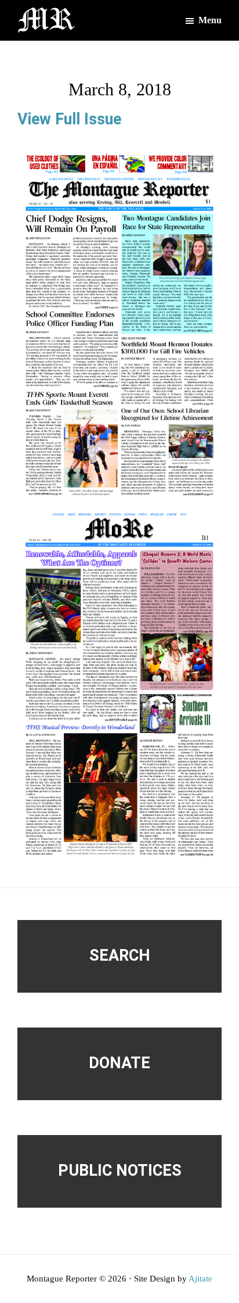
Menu (210, 20)
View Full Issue (69, 119)
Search (119, 955)
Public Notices (120, 1170)
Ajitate (200, 1278)
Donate (119, 1063)
